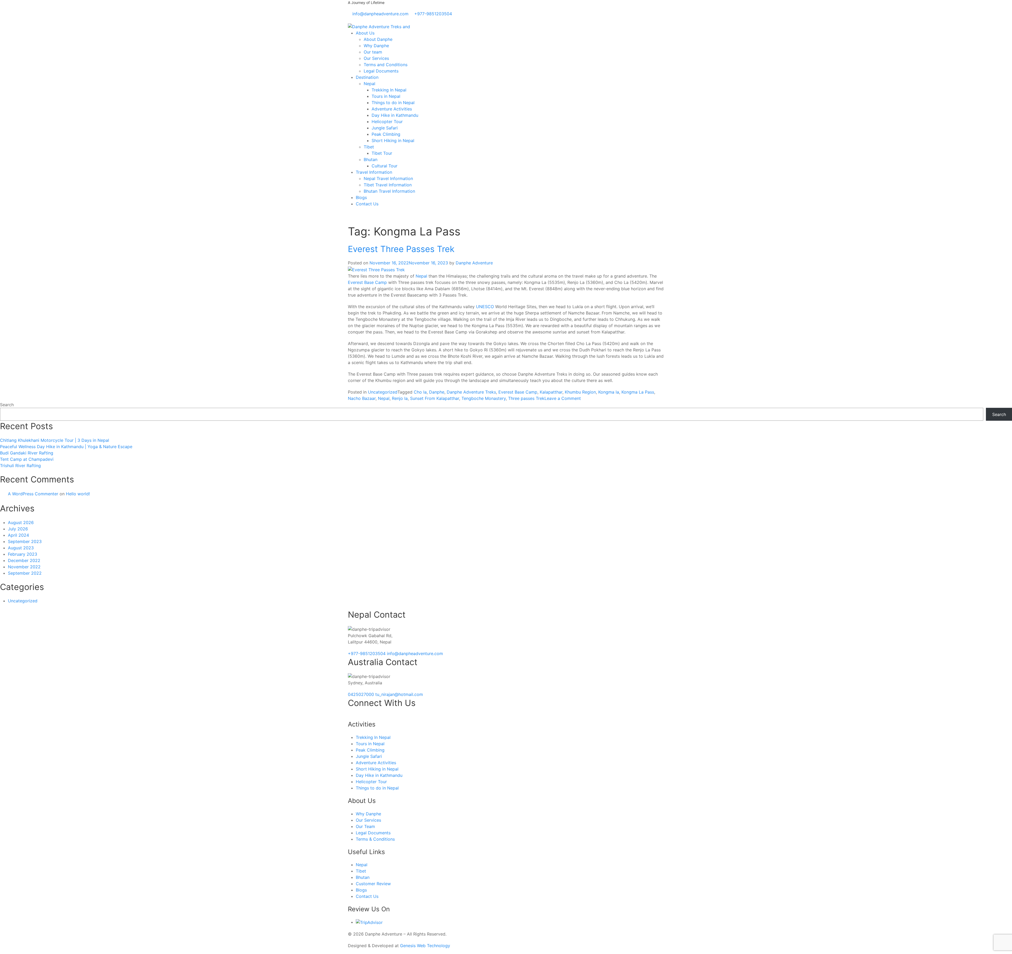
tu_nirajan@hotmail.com (399, 694)
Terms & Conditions (375, 839)
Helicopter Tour (387, 121)
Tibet (369, 146)
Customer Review (373, 883)
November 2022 (24, 566)
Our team (373, 52)
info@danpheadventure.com (415, 653)
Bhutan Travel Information (389, 191)
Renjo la (400, 398)
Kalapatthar (551, 392)
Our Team (365, 826)
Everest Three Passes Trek (401, 249)
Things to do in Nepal (393, 102)
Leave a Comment (562, 398)
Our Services (376, 58)
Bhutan (370, 159)
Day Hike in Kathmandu (395, 115)
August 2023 (21, 547)
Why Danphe (376, 45)
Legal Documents (381, 71)
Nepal (369, 83)
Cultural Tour (384, 165)
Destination (367, 77)
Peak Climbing (386, 134)
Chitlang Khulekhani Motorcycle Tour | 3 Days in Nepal (54, 440)
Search (7, 404)
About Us (365, 33)
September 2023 (25, 541)
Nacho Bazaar (362, 398)
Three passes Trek (526, 398)
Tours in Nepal (386, 96)
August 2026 (21, 522)
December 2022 (24, 560)
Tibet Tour (382, 153)
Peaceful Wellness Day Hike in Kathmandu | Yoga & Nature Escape (66, 446)
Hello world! (78, 493)
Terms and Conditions (385, 64)
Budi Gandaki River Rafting (26, 453)
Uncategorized (382, 392)
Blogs (361, 197)
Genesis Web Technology (425, 945)
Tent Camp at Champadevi (26, 459)
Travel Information (374, 172)
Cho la (420, 392)
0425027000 (361, 694)
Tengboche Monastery (483, 398)
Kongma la (608, 392)
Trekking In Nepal (389, 90)
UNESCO (485, 306)
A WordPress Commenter (33, 493)
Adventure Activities (392, 109)
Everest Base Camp (367, 282)
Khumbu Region (580, 392)
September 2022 (25, 573)
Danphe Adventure (474, 262)
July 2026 (18, 528)
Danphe (436, 392)
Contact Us (367, 203)
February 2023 (22, 554)
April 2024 (18, 535)
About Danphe (378, 39)
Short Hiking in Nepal (393, 140)
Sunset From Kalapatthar (434, 398)
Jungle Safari (385, 127)
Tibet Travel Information (388, 184)
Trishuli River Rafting (20, 465)
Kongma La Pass (637, 392)
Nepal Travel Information (388, 178)
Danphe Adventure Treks (471, 392)
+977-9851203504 (367, 653)
